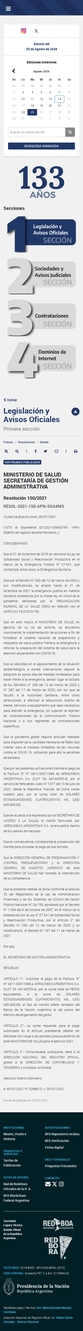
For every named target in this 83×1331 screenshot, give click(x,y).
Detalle (44, 442)
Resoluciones (26, 442)
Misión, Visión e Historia (14, 1136)
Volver (11, 399)
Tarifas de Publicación (12, 1162)
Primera (8, 442)
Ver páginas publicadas (22, 462)
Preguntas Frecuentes (61, 1166)
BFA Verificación (57, 1140)
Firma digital (54, 1147)
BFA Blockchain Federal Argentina (16, 1198)
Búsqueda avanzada (41, 146)
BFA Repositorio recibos (62, 1134)
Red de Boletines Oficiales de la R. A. (17, 1186)
